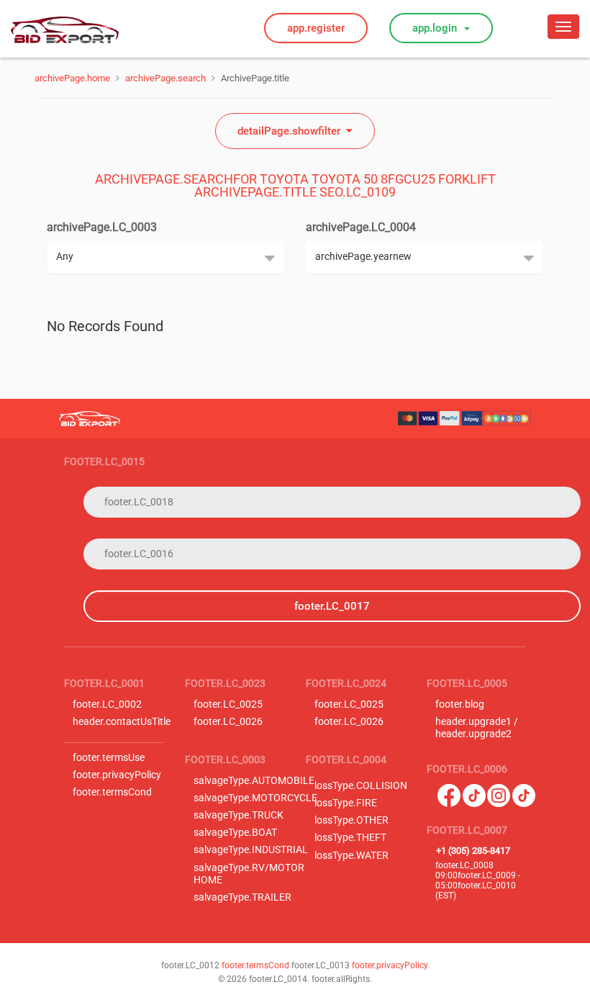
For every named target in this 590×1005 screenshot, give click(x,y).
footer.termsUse (109, 758)
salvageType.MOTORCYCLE (255, 798)
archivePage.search (165, 78)
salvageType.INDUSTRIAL (251, 850)
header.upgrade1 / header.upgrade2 (476, 728)
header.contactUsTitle (122, 722)
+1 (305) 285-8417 (473, 850)
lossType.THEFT (350, 838)
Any (64, 256)
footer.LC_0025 (228, 704)
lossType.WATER (351, 855)
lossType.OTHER (351, 820)
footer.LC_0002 (107, 704)
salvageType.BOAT (235, 832)
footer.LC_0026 (228, 722)
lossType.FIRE (345, 803)
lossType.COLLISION (360, 786)
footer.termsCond (112, 792)
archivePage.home (72, 78)
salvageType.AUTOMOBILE (254, 781)
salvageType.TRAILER (242, 897)
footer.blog (459, 704)
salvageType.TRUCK (238, 815)
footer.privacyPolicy (117, 775)
